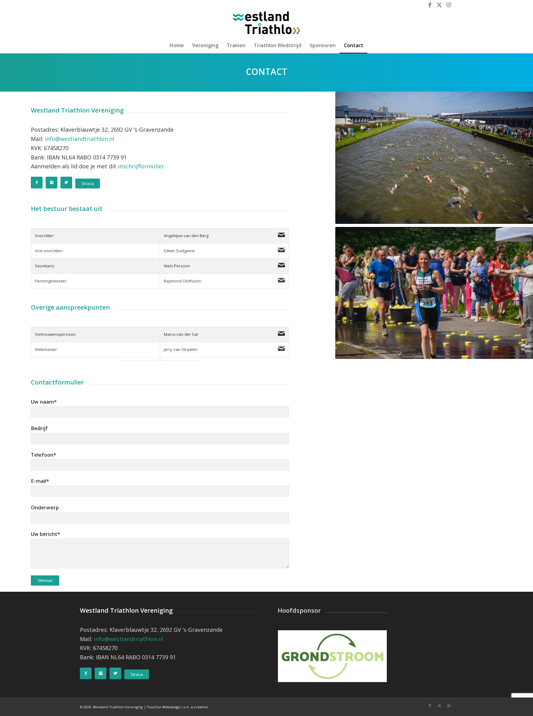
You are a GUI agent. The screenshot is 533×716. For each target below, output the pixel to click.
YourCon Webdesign (163, 707)
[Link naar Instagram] (448, 4)
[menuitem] (177, 45)
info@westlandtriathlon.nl (79, 138)
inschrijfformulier (141, 166)
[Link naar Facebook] (429, 4)
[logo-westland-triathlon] (266, 23)
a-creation (199, 707)
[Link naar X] (439, 4)
